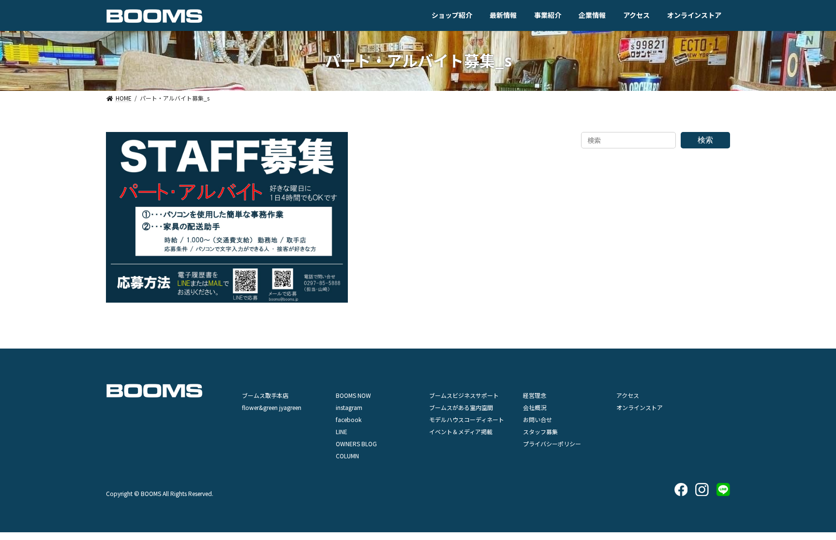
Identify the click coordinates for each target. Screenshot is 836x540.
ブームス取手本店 (265, 395)
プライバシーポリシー (552, 443)
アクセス (627, 395)
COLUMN (347, 456)
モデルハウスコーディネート (466, 419)
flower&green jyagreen (271, 407)
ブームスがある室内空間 (461, 407)
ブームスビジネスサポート (464, 395)
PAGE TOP (809, 515)
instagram (349, 407)
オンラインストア (639, 407)
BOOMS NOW (353, 395)
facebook (348, 419)
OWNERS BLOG (356, 443)
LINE (341, 431)
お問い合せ (537, 419)
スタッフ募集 (540, 431)
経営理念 (534, 395)
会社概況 (534, 407)
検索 (705, 140)
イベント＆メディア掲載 (461, 431)
